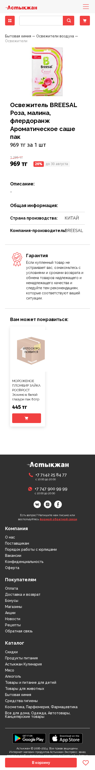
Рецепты (13, 625)
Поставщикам (17, 543)
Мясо (9, 670)
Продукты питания (21, 658)
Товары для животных (24, 688)
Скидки (11, 652)
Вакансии (13, 555)
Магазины (13, 606)
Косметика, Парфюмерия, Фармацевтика (41, 707)
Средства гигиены (21, 701)
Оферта (12, 568)
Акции (10, 613)
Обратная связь (19, 631)
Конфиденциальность (24, 561)
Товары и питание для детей (30, 682)
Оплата (11, 588)
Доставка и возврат (23, 594)
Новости (12, 619)
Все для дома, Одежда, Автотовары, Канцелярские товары (37, 714)
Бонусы (11, 600)
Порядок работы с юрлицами (31, 549)
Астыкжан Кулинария (23, 664)
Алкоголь (13, 676)
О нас (10, 537)
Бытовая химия (18, 694)
